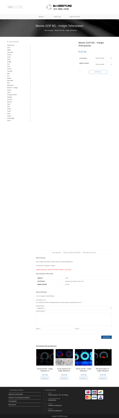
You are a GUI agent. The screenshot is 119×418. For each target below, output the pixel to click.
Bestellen (98, 72)
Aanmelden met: (41, 300)
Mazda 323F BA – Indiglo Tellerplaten (83, 370)
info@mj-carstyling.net (55, 405)
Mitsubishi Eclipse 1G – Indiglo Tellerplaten (103, 370)
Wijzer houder (84, 63)
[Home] (42, 30)
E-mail (77, 328)
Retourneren (12, 404)
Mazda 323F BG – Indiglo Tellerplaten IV (45, 370)
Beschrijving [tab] (56, 252)
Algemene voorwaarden (16, 394)
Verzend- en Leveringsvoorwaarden (19, 397)
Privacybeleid (13, 401)
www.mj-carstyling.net (55, 410)
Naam (38, 328)
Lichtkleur (83, 58)
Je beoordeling (41, 311)
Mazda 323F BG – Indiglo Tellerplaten (66, 30)
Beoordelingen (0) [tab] (89, 252)
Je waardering (40, 305)
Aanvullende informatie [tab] (72, 252)
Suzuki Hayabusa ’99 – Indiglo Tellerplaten (64, 370)
